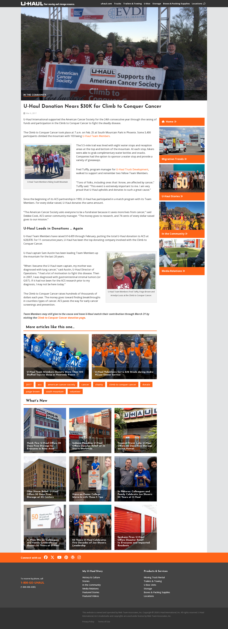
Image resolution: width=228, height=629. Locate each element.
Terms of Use (104, 621)
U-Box (147, 3)
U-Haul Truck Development (132, 169)
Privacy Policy (88, 621)
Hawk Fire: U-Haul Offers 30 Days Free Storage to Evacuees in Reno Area (44, 446)
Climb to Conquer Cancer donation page (61, 317)
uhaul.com (106, 3)
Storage (156, 3)
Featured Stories (90, 592)
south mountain (55, 391)
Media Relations (90, 588)
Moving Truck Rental (154, 577)
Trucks (117, 3)
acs (40, 384)
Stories (85, 581)
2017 (28, 384)
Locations (197, 3)
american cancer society (61, 384)
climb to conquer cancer (122, 384)
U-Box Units (150, 584)
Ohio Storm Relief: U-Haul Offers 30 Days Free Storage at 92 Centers (42, 494)
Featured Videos (90, 596)
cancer (85, 384)
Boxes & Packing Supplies (176, 3)
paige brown (33, 391)
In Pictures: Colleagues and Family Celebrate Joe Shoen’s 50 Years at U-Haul (135, 494)
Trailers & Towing (132, 3)
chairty (99, 384)
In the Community (34, 95)
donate (146, 384)
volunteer (75, 391)
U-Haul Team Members (96, 136)
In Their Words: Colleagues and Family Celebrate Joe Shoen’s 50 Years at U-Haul (43, 543)
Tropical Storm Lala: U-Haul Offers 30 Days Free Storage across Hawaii (135, 446)
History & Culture (91, 577)
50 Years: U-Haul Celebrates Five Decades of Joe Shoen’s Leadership (89, 543)
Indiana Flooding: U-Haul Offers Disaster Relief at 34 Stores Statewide (88, 446)
